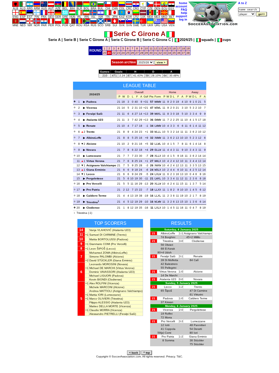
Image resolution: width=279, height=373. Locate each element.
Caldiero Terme (96, 195)
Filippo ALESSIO (99, 302)
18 (183, 48)
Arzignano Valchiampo (101, 165)
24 (123, 52)
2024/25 (186, 40)
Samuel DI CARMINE (102, 234)
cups (227, 40)
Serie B (70, 40)
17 (178, 48)
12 (155, 48)
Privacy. (171, 356)
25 (127, 52)
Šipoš (168, 290)
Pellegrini (170, 267)
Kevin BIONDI (98, 279)
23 (118, 52)
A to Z (242, 3)
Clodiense (93, 207)
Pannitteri (200, 325)
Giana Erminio (95, 169)
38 (188, 52)
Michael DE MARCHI (102, 268)
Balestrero (171, 263)
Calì (196, 260)
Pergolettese (94, 178)
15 (169, 48)
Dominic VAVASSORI (102, 271)
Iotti (167, 325)
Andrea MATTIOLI (100, 290)
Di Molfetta (171, 260)
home (183, 3)
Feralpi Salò (94, 113)
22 (114, 52)
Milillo (197, 237)
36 (178, 52)
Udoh (168, 252)
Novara (91, 149)
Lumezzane (93, 155)
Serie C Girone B (125, 40)
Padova (91, 101)
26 (132, 52)
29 (146, 52)
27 (137, 52)
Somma (169, 340)
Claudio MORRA (99, 310)
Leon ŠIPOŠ (97, 248)
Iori (196, 332)
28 (141, 52)
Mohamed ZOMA (99, 252)
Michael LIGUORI (100, 275)
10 (146, 48)
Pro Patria (93, 189)
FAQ (184, 9)
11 (151, 48)
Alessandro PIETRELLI (104, 313)
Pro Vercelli (94, 183)
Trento (90, 131)
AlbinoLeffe (93, 137)
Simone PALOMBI (100, 256)
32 (160, 52)
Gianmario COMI (99, 243)
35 (174, 52)
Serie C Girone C (156, 40)
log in (183, 19)
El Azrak (170, 248)
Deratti (198, 328)
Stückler (199, 340)
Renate (91, 125)
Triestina (92, 202)
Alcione (91, 143)
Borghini (170, 237)
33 (164, 52)
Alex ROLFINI (98, 283)
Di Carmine (200, 290)
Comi (168, 332)
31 (155, 52)
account (181, 6)
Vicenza (91, 107)
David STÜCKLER (100, 260)
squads (207, 40)
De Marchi (171, 275)
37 (183, 52)
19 (188, 48)
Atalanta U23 (94, 119)
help (184, 12)
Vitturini (198, 294)
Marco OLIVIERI (99, 298)
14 (164, 48)
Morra (168, 317)
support (181, 16)
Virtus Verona (95, 160)
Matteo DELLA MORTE (103, 306)
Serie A (54, 40)
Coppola (170, 328)
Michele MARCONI (101, 287)
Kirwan (169, 302)
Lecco (90, 174)
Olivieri (169, 244)
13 (160, 48)
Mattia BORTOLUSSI (102, 239)
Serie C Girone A (93, 40)
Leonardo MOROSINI (102, 264)
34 (169, 52)
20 (104, 52)
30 (151, 52)
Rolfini (168, 313)
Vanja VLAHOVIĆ (100, 230)
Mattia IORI (96, 294)
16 (174, 48)
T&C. (180, 356)
